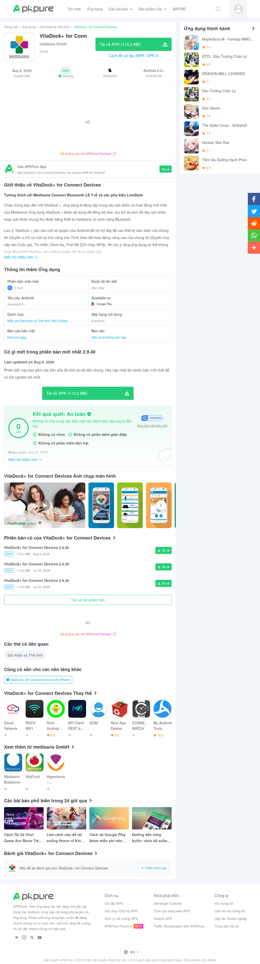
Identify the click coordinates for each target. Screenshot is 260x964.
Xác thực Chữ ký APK (121, 911)
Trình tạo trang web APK (172, 911)
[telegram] (16, 938)
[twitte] (32, 938)
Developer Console (168, 903)
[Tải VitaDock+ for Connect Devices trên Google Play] (101, 304)
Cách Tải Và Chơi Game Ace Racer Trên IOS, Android (22, 838)
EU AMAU (209, 960)
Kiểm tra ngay (16, 337)
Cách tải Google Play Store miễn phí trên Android (107, 838)
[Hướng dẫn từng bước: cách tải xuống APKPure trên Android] (152, 818)
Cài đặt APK (114, 903)
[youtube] (40, 938)
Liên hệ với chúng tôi (230, 911)
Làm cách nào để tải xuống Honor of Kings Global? (66, 838)
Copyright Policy (170, 960)
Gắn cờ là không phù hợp (108, 337)
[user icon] (238, 9)
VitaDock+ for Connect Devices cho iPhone (40, 679)
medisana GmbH (53, 43)
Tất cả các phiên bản (88, 599)
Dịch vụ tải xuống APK (121, 918)
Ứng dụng (29, 27)
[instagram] (24, 938)
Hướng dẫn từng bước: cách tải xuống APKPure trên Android (151, 838)
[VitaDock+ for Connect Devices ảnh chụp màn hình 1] (130, 505)
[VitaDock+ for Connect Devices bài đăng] (101, 505)
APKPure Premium (119, 926)
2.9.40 (18, 288)
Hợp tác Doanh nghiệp (231, 918)
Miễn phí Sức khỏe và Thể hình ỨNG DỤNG (37, 321)
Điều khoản (192, 960)
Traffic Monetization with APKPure (179, 926)
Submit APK (163, 918)
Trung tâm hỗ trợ (227, 926)
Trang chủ (11, 27)
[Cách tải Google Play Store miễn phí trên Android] (109, 818)
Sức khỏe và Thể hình (55, 27)
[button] (66, 72)
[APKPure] (33, 9)
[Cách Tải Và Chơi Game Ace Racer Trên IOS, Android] (24, 818)
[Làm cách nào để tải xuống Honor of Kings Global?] (66, 818)
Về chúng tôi (224, 903)
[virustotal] (89, 414)
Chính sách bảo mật (143, 960)
